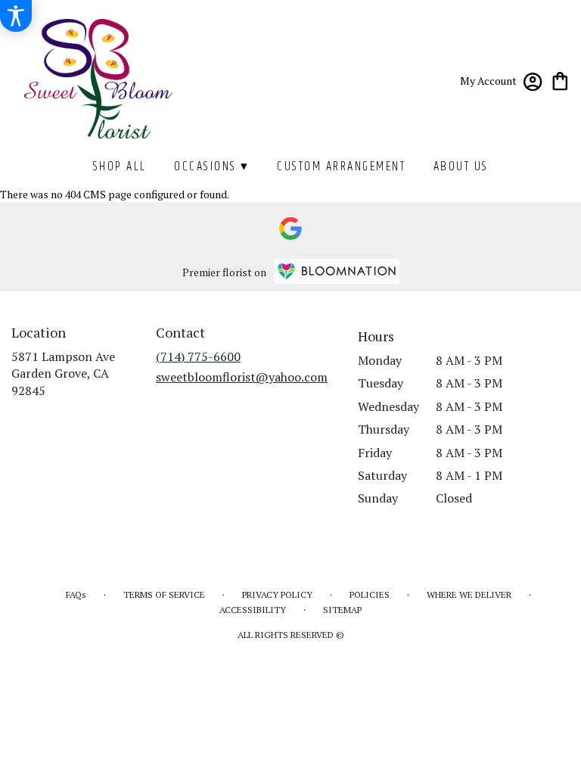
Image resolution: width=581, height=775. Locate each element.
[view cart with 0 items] (560, 79)
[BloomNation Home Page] (336, 271)
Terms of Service (164, 594)
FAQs (76, 594)
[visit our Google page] (290, 228)
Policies (370, 594)
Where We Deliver (469, 594)
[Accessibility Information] (16, 16)
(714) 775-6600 (198, 356)
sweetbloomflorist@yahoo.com (242, 377)
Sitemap (342, 609)
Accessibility (252, 609)
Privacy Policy (277, 594)
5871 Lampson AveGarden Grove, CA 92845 (63, 373)
